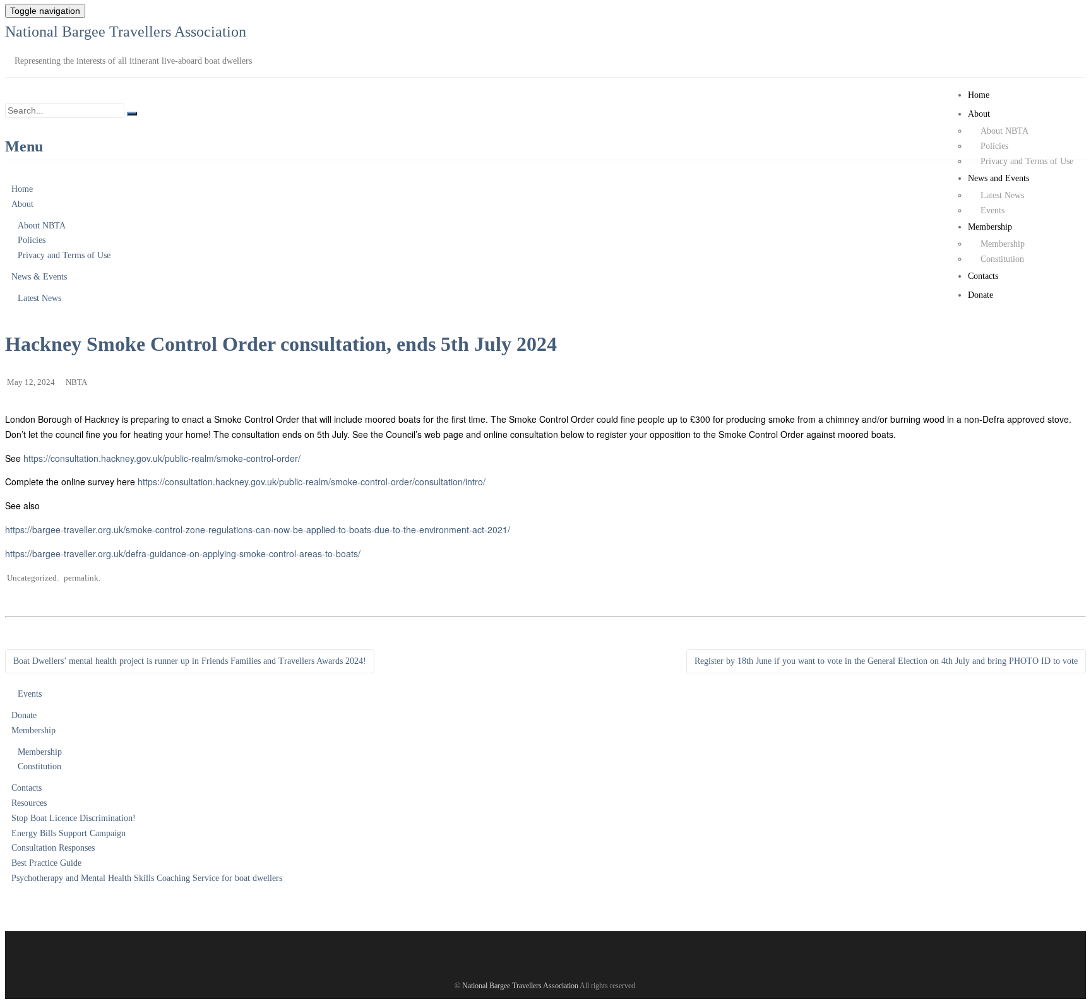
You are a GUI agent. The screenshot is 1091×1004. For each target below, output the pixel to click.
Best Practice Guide (46, 863)
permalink (81, 577)
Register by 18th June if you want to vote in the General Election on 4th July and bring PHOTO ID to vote (886, 661)
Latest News (1002, 195)
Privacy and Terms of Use (1027, 161)
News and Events (998, 178)
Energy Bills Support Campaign (68, 833)
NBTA (76, 382)
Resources (29, 803)
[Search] (132, 113)
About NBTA (1004, 131)
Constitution (1002, 259)
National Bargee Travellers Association (125, 31)
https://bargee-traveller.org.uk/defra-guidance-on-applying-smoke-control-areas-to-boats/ (183, 553)
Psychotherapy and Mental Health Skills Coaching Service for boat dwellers (146, 878)
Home (978, 95)
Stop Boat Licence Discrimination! (73, 818)
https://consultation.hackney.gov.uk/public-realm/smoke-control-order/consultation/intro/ (312, 481)
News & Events (39, 276)
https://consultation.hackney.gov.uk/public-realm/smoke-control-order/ (162, 458)
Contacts (983, 276)
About (979, 114)
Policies (994, 146)
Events (993, 210)
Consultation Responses (53, 848)
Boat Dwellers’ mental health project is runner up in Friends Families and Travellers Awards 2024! (189, 661)
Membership (990, 227)
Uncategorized (32, 577)
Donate (980, 295)
